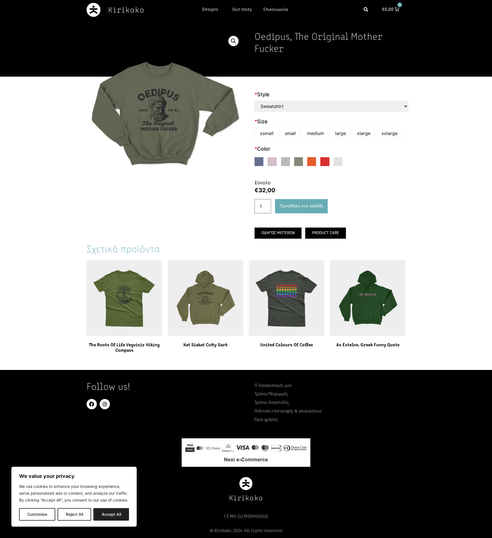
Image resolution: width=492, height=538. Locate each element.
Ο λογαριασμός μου (273, 385)
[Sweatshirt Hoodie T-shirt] (331, 106)
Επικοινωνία (275, 9)
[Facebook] (92, 404)
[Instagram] (105, 404)
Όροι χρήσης (266, 420)
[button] (366, 10)
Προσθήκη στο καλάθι (301, 206)
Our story (242, 9)
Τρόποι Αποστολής (272, 402)
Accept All (111, 514)
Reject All (74, 514)
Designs (210, 9)
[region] (74, 497)
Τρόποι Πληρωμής (271, 394)
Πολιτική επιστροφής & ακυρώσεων (288, 411)
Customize (37, 514)
